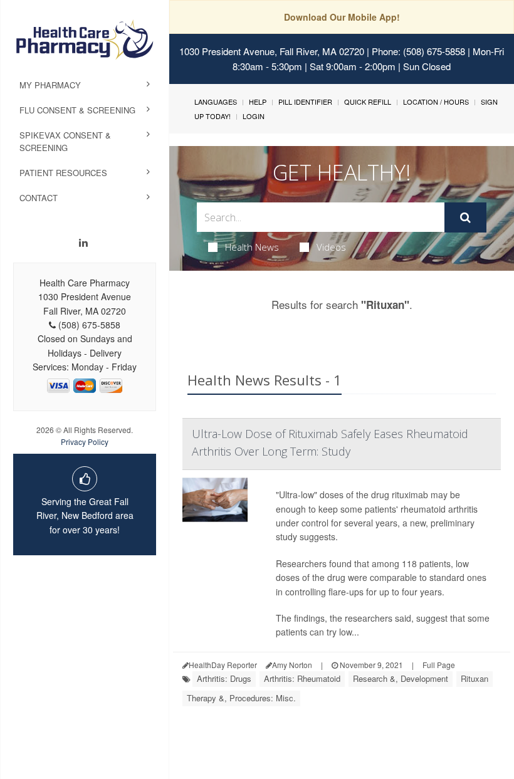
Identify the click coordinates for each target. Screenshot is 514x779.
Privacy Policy (84, 441)
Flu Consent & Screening (77, 110)
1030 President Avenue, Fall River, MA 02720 (271, 51)
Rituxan (474, 678)
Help (257, 102)
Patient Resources (63, 173)
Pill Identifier (305, 102)
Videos (331, 247)
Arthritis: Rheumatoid (302, 678)
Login (254, 116)
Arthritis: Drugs (224, 678)
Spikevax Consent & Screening (65, 141)
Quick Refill (367, 102)
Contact (38, 198)
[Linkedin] (83, 242)
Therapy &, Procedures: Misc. (241, 698)
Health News (252, 247)
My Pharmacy (50, 85)
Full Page (438, 664)
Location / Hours (436, 102)
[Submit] (465, 217)
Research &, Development (400, 678)
